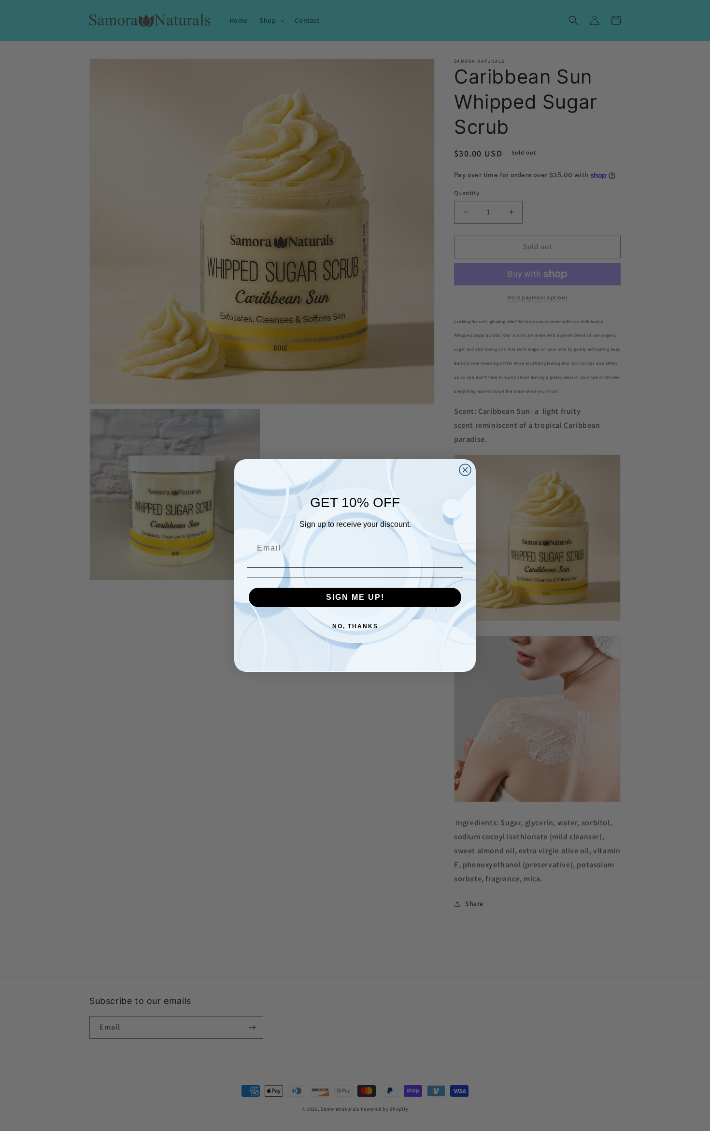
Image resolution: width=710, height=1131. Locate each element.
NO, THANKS (355, 626)
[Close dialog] (465, 470)
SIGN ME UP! (355, 597)
